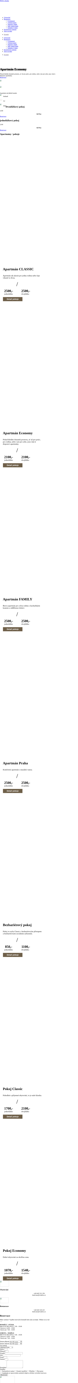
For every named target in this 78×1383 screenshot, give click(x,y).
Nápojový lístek (12, 24)
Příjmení (2, 1351)
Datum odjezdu (5, 1343)
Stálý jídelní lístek (13, 26)
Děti (1, 1355)
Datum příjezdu (5, 1341)
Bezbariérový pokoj (8, 1371)
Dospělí (2, 1353)
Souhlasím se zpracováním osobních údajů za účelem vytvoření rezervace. (24, 1373)
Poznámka (3, 1367)
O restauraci (11, 21)
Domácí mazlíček (21, 1371)
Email (2, 1357)
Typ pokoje (3, 1345)
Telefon (2, 1359)
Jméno (2, 1349)
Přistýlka (31, 1371)
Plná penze (40, 1371)
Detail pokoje (13, 299)
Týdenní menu (12, 22)
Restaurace (7, 19)
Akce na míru (8, 31)
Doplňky (2, 1369)
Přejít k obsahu (4, 1)
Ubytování (7, 17)
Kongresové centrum (10, 29)
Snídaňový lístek (13, 28)
